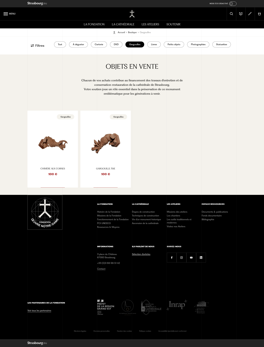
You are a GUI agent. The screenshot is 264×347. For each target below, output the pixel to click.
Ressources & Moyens (108, 227)
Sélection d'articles (141, 254)
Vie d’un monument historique (146, 219)
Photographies (198, 44)
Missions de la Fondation (109, 215)
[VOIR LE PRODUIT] (53, 149)
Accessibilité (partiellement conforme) (172, 331)
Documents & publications (215, 211)
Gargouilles (134, 44)
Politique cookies (145, 331)
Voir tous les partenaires (39, 310)
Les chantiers (173, 215)
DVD (116, 44)
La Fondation (94, 24)
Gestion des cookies (124, 331)
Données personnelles (102, 331)
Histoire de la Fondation (108, 211)
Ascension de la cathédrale (145, 223)
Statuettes (221, 44)
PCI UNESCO (104, 223)
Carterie (99, 44)
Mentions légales (80, 331)
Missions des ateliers (177, 211)
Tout (60, 44)
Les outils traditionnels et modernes (179, 221)
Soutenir (173, 24)
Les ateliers (150, 24)
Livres (154, 44)
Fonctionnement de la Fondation (113, 219)
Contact (101, 268)
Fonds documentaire (212, 215)
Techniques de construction (145, 215)
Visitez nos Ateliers (176, 226)
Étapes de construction (143, 211)
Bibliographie (208, 219)
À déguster (78, 44)
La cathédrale (123, 24)
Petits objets (174, 44)
